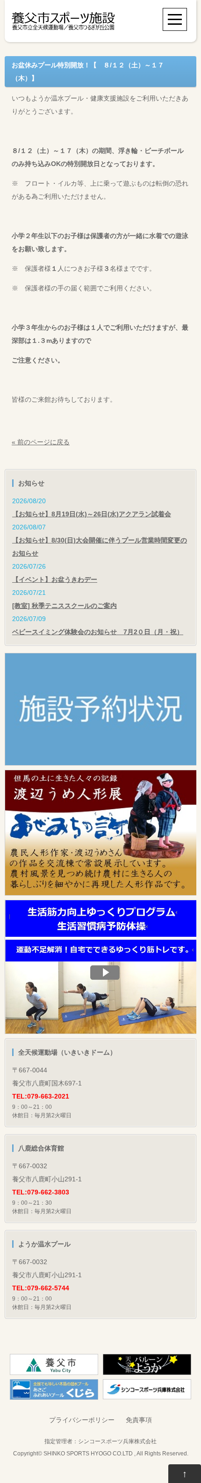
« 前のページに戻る (41, 442)
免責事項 (139, 1420)
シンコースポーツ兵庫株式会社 (117, 1441)
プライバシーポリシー (82, 1420)
